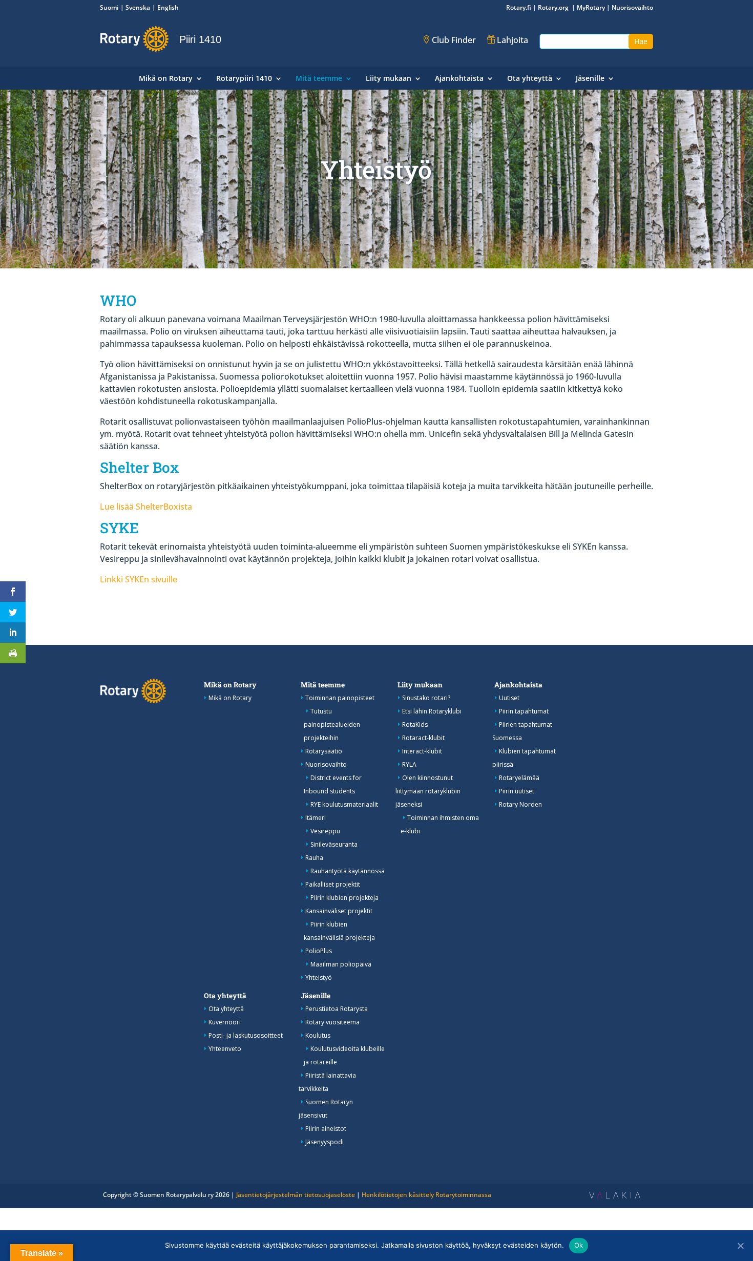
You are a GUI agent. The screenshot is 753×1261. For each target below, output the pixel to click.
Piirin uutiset (516, 791)
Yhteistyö (318, 977)
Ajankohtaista (459, 79)
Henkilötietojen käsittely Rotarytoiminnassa (426, 1194)
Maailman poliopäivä (340, 964)
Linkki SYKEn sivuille (138, 579)
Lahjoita (512, 40)
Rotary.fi (518, 7)
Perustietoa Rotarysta (336, 1008)
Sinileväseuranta (334, 844)
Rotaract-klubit (423, 737)
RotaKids (415, 724)
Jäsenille (590, 79)
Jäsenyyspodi (324, 1142)
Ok (578, 1245)
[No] (740, 1246)
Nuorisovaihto (632, 7)
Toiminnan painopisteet (339, 697)
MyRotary (591, 7)
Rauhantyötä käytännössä (347, 871)
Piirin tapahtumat (524, 711)
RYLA (409, 764)
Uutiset (509, 697)
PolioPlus (318, 951)
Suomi (109, 7)
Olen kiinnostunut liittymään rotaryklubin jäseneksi (428, 791)
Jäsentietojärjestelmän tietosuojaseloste (295, 1194)
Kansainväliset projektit (338, 911)
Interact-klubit (422, 751)
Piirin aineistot (325, 1128)
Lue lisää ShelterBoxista (146, 506)
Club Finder (454, 40)
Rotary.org (554, 7)
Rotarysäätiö (323, 751)
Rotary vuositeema (332, 1022)
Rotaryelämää (519, 777)
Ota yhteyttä (529, 79)
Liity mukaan (388, 79)
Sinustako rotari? (426, 697)
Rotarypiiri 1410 (244, 79)
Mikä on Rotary (166, 79)
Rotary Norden (520, 804)
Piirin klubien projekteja (344, 897)
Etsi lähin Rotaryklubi (432, 711)
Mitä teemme (319, 79)
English (168, 7)
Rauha (314, 857)
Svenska (138, 7)
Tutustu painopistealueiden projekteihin (332, 724)
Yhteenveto (224, 1048)
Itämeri (315, 817)
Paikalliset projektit (332, 884)
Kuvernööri (224, 1022)
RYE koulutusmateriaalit (344, 804)
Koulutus (317, 1035)
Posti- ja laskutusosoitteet (245, 1035)
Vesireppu (325, 831)
